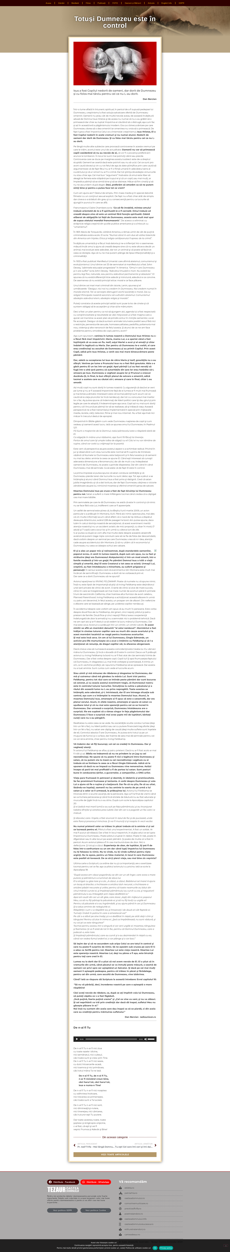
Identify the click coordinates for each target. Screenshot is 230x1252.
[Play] (77, 1039)
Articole (151, 3)
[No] (225, 1245)
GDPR (181, 3)
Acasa (48, 3)
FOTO (115, 3)
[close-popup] (151, 1198)
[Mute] (145, 1039)
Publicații (101, 3)
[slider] (151, 1038)
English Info (166, 3)
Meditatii (75, 3)
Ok (155, 1248)
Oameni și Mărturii (133, 3)
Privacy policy (166, 1248)
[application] (115, 1039)
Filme (88, 3)
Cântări (61, 3)
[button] (63, 1182)
